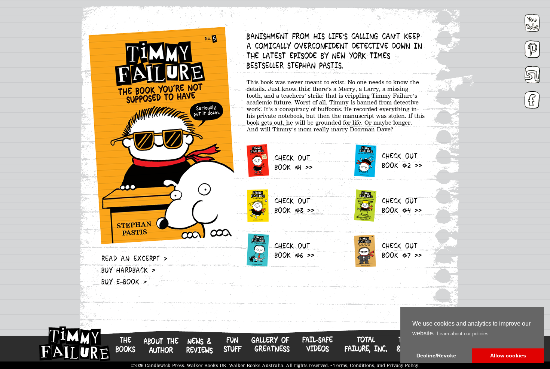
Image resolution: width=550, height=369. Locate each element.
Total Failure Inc (365, 348)
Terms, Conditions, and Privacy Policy (375, 365)
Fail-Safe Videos (317, 348)
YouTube (532, 19)
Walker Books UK (206, 365)
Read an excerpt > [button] (134, 259)
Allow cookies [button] (508, 356)
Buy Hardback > (128, 271)
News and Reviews (199, 348)
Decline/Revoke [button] (436, 356)
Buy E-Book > (124, 282)
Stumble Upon (532, 71)
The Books (124, 348)
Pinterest (533, 46)
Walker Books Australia (256, 365)
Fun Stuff (232, 348)
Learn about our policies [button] (463, 333)
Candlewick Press (164, 365)
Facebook (534, 97)
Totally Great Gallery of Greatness (271, 348)
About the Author (160, 348)
